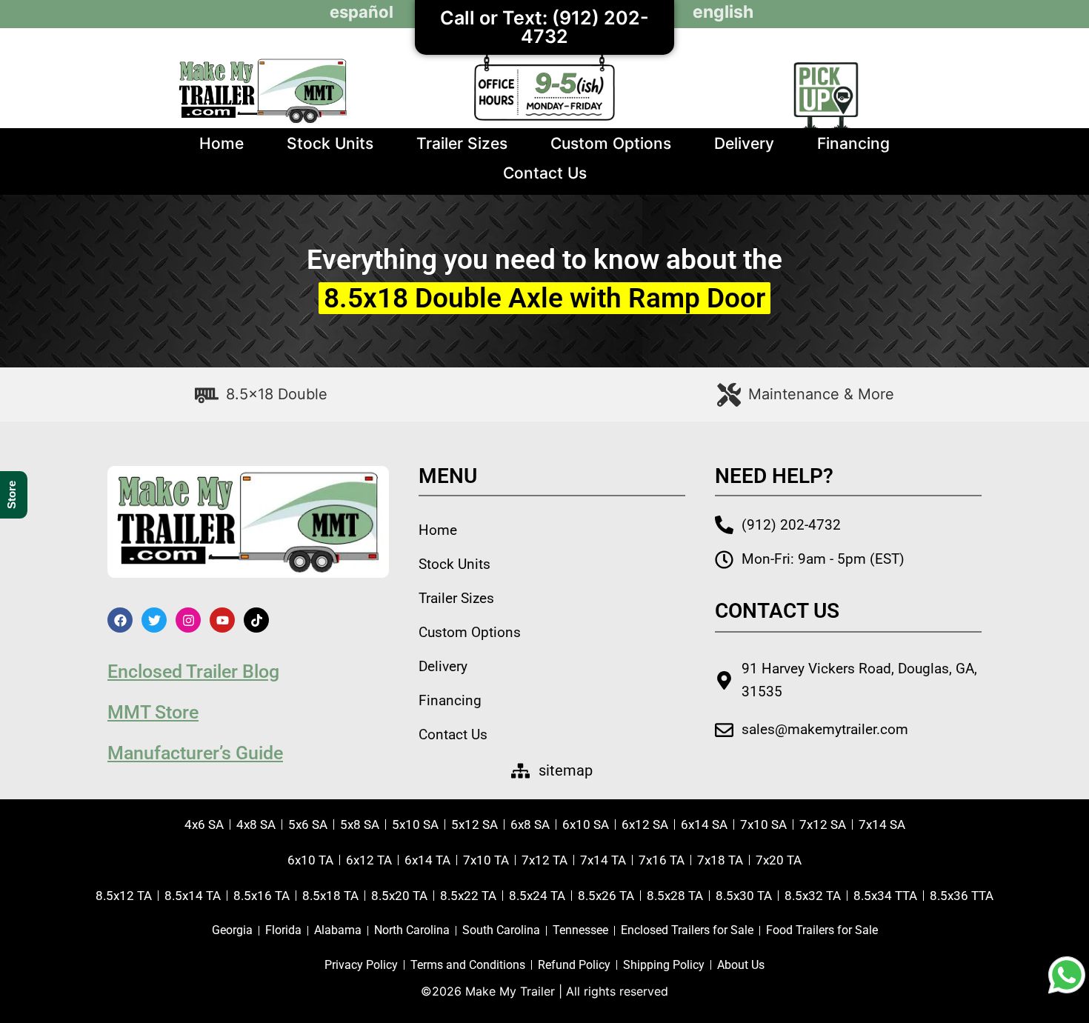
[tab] (261, 394)
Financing (853, 143)
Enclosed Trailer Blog (193, 671)
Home (221, 143)
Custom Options (610, 143)
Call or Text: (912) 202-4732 (544, 27)
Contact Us (545, 173)
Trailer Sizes (461, 143)
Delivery (744, 143)
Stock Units (330, 143)
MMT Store (153, 712)
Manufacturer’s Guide (195, 753)
